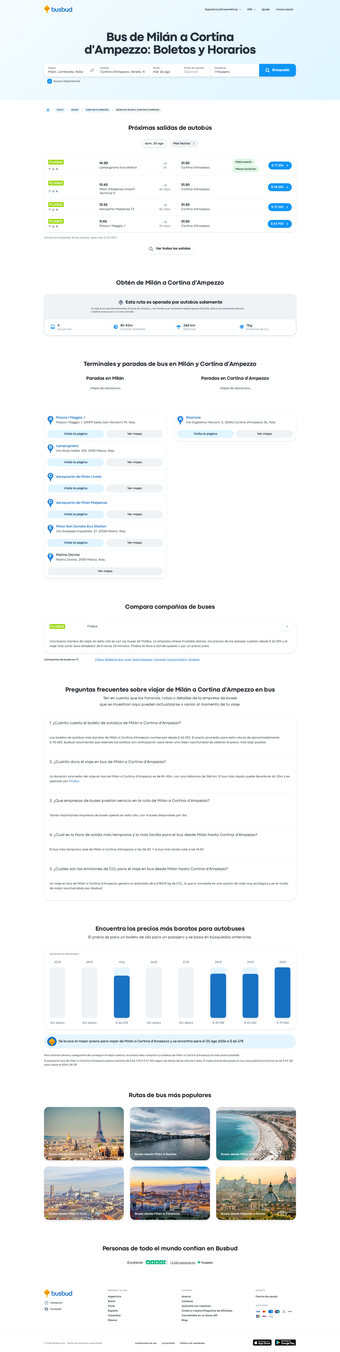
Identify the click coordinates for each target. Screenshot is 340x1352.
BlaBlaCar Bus (114, 659)
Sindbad (194, 659)
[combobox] (66, 70)
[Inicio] (48, 110)
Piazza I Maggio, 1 (70, 417)
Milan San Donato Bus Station (81, 526)
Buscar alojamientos (67, 81)
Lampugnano (67, 446)
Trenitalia (160, 659)
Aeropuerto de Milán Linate (78, 476)
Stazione (193, 417)
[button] (92, 70)
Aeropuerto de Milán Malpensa (81, 502)
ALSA (128, 659)
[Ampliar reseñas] (287, 626)
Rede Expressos (142, 659)
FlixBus (92, 626)
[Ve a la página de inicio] (58, 9)
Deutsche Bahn (177, 659)
